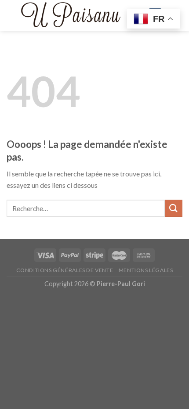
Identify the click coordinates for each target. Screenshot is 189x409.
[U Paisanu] (70, 15)
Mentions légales (146, 270)
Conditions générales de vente (64, 270)
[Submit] (173, 208)
